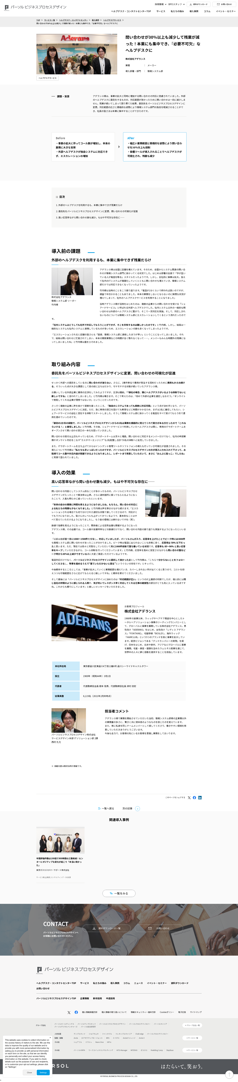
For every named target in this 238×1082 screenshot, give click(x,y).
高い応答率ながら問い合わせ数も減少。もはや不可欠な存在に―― (91, 217)
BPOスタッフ (175, 4)
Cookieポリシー (167, 1012)
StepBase (169, 1050)
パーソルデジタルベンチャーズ (65, 1026)
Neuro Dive (99, 1042)
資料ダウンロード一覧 (109, 928)
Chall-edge (139, 1034)
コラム (207, 11)
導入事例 (194, 11)
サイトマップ (196, 1012)
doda (76, 1038)
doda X (141, 1038)
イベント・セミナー (226, 11)
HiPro (109, 1042)
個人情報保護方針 (90, 1012)
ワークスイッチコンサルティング (100, 1050)
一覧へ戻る (108, 808)
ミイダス (116, 1038)
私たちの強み (177, 11)
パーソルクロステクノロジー (139, 1024)
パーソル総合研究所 (88, 1026)
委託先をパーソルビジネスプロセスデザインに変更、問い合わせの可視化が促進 (98, 211)
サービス (160, 11)
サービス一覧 (49, 20)
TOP (38, 20)
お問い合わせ (163, 928)
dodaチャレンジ (129, 1038)
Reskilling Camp (157, 1050)
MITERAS (134, 1050)
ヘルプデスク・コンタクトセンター (73, 20)
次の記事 (127, 808)
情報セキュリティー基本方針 (143, 1012)
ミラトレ (88, 1042)
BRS (107, 1038)
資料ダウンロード (180, 983)
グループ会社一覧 (193, 1025)
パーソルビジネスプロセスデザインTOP (56, 998)
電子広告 (182, 1012)
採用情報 (159, 4)
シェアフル (78, 1042)
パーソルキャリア (160, 1024)
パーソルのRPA (79, 1050)
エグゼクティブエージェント (92, 1038)
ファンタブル (107, 1034)
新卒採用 (97, 998)
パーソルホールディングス (64, 1024)
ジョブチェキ (94, 1034)
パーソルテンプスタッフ (87, 1024)
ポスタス (144, 1050)
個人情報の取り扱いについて (114, 1012)
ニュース (138, 983)
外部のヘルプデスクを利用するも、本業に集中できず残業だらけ (90, 205)
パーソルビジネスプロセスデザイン (112, 1024)
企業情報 (84, 998)
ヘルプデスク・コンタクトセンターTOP (131, 11)
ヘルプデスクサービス (112, 20)
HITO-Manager (122, 1050)
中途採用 (110, 998)
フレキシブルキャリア (123, 1034)
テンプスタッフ (79, 1034)
